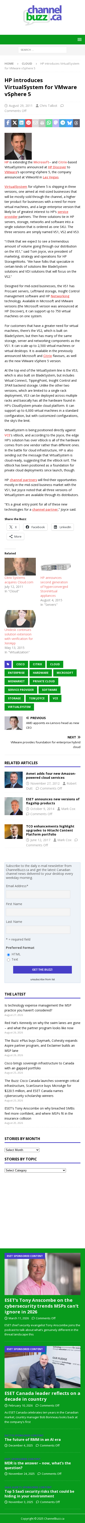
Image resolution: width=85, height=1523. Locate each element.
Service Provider (21, 690)
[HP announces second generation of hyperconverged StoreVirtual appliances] (56, 567)
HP (7, 162)
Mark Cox (68, 809)
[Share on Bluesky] (69, 123)
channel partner (45, 509)
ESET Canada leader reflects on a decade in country (42, 1396)
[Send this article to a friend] (35, 123)
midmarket (16, 681)
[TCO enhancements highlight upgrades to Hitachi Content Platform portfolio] (14, 831)
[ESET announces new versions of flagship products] (14, 806)
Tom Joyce (37, 698)
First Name (14, 904)
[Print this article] (42, 123)
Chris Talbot (48, 105)
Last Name (14, 921)
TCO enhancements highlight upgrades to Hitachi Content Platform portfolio (50, 830)
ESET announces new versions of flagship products (53, 801)
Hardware (41, 673)
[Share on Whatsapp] (49, 123)
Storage (14, 698)
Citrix (62, 162)
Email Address (17, 886)
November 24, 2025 (22, 1474)
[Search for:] (42, 49)
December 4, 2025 (21, 1445)
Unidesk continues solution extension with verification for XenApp (19, 636)
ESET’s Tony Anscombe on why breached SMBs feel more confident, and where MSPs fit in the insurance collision (40, 1113)
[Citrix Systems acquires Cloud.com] (20, 567)
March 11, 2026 (19, 1318)
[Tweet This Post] (14, 123)
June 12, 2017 (40, 840)
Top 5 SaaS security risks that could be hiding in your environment (39, 1494)
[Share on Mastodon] (55, 123)
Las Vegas (50, 177)
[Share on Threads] (76, 123)
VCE (7, 435)
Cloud (55, 664)
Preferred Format (20, 947)
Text (15, 959)
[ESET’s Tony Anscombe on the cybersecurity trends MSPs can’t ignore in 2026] (42, 1274)
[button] (79, 39)
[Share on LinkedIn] (21, 123)
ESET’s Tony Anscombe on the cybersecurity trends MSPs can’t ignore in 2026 (42, 1306)
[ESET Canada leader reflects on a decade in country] (42, 1367)
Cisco (20, 664)
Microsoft (41, 162)
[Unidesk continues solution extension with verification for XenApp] (20, 619)
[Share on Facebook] (8, 123)
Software (49, 690)
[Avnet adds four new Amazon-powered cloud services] (14, 780)
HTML (16, 954)
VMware (11, 172)
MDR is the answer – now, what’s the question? (38, 1465)
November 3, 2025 (21, 1502)
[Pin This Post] (28, 123)
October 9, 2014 (42, 809)
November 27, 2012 (45, 783)
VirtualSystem (16, 186)
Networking (60, 296)
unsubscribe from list (42, 979)
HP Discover (57, 167)
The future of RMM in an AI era (33, 1439)
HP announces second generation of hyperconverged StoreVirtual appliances (54, 587)
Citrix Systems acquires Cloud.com (19, 580)
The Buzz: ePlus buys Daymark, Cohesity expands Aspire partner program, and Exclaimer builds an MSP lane (41, 1045)
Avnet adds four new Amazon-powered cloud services (51, 775)
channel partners (23, 480)
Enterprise (16, 673)
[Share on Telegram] (62, 123)
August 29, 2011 (21, 105)
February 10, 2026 (21, 1405)
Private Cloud (44, 681)
